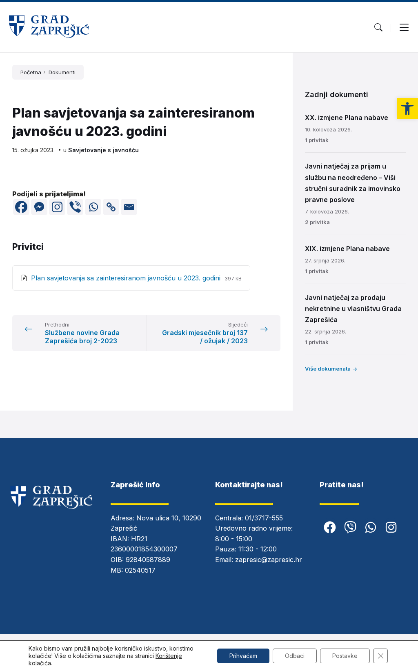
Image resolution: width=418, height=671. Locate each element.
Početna (30, 72)
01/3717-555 (264, 518)
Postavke (345, 655)
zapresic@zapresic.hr (268, 559)
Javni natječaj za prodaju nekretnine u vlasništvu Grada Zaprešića (353, 308)
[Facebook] (21, 207)
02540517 (140, 570)
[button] (407, 108)
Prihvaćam (243, 655)
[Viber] (75, 207)
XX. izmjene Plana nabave (346, 117)
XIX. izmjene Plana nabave (347, 248)
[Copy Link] (111, 207)
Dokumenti (62, 72)
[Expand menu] (404, 27)
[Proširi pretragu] (378, 27)
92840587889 (148, 559)
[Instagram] (57, 207)
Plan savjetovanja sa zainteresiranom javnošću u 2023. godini (126, 278)
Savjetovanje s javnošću (103, 150)
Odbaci (295, 655)
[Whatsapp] (93, 207)
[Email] (129, 207)
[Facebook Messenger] (39, 207)
